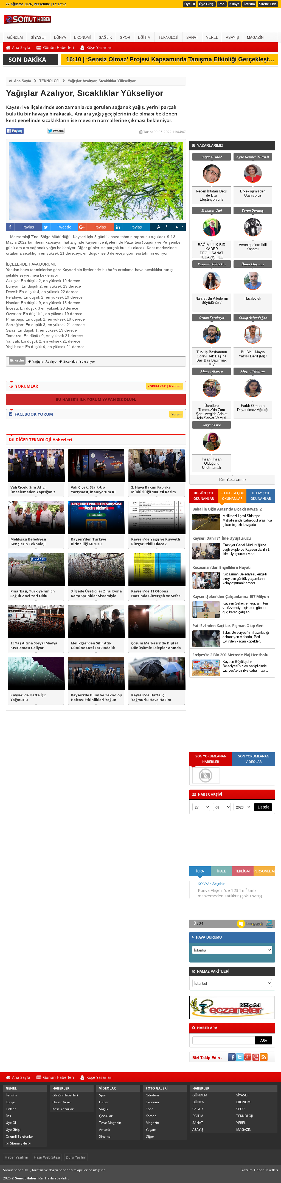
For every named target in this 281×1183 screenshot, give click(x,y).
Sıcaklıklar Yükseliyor (79, 361)
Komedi (151, 1115)
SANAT (197, 1122)
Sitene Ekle (268, 4)
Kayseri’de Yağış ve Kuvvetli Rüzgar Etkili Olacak (155, 541)
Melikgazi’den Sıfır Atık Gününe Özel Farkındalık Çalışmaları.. (93, 645)
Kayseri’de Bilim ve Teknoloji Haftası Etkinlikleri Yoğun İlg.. (96, 697)
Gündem (152, 1095)
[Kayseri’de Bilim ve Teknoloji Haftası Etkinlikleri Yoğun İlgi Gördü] (96, 673)
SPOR (240, 1109)
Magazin (152, 1122)
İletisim (249, 4)
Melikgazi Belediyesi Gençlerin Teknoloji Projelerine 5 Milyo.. (28, 541)
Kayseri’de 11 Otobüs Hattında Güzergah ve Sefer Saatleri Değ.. (155, 593)
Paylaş (28, 227)
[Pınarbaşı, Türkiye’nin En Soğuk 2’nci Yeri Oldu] (36, 569)
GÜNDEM (199, 1095)
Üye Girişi (206, 4)
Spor (102, 1095)
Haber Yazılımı (16, 1157)
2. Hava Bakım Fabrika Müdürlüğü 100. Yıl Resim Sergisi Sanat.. (153, 489)
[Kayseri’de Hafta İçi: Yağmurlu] (36, 673)
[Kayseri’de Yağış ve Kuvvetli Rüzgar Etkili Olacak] (156, 517)
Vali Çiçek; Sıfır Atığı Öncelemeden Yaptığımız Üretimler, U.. (32, 489)
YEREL (241, 1122)
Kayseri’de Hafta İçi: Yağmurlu (28, 697)
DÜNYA (198, 1102)
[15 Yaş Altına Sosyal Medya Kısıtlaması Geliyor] (36, 621)
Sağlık (103, 1109)
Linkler (11, 1109)
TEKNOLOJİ (49, 81)
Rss (8, 1115)
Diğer (150, 1136)
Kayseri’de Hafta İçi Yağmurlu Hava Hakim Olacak (151, 697)
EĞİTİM (197, 1115)
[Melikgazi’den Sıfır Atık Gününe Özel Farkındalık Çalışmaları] (96, 621)
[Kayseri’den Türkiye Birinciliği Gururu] (96, 517)
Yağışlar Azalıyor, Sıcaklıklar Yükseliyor (102, 81)
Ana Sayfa (22, 81)
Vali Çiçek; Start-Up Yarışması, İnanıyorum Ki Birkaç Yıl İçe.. (93, 489)
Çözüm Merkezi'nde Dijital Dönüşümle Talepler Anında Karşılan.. (156, 645)
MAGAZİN (243, 1129)
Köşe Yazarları (63, 1109)
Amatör (105, 1129)
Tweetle (64, 227)
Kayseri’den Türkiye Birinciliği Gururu (88, 541)
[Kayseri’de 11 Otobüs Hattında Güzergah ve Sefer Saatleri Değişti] (156, 569)
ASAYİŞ (197, 1129)
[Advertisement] (233, 105)
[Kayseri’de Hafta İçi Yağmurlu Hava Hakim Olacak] (156, 673)
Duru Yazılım (76, 1157)
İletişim (11, 1095)
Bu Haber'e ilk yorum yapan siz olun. (96, 399)
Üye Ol (189, 4)
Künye (234, 4)
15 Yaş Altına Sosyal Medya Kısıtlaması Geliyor (33, 645)
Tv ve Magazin (110, 1122)
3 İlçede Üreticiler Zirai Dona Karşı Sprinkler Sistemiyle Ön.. (96, 593)
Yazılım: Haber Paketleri (259, 1170)
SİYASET (242, 1095)
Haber (104, 1102)
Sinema (105, 1136)
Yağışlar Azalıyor (45, 361)
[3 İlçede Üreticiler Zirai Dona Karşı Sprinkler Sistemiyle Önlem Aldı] (96, 569)
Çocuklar (106, 1115)
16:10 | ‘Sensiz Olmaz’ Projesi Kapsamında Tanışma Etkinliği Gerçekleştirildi (173, 59)
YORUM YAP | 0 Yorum (165, 386)
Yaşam (151, 1129)
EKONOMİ (243, 1102)
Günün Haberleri (65, 1095)
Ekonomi (152, 1102)
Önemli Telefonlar (19, 1136)
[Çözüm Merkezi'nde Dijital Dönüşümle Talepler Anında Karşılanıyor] (156, 621)
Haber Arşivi (61, 1102)
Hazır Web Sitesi (47, 1157)
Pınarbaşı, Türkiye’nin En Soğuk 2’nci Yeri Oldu (32, 593)
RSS (221, 4)
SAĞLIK (197, 1109)
